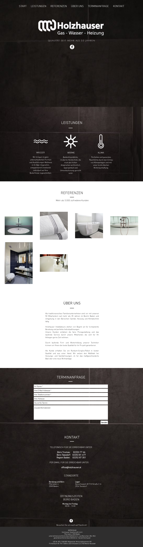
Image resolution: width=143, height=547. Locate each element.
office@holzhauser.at (71, 467)
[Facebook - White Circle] (72, 47)
